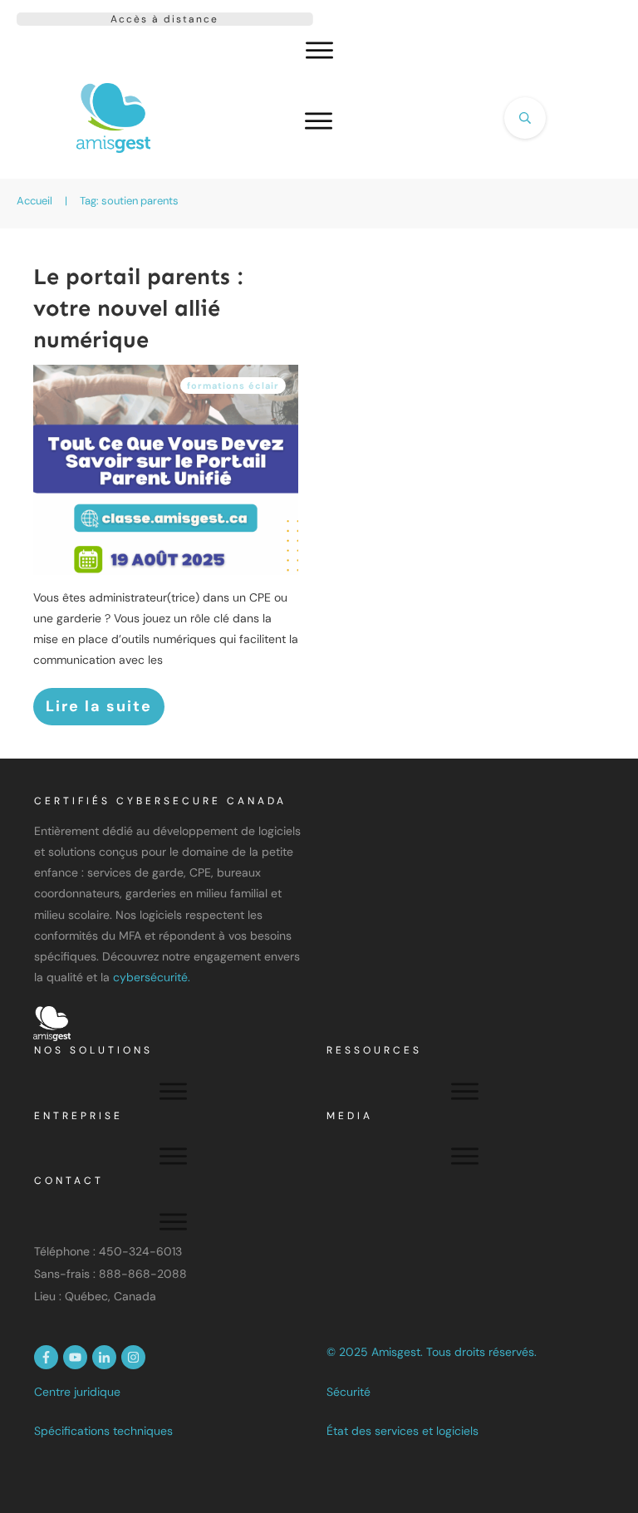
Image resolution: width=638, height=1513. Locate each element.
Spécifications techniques (103, 1430)
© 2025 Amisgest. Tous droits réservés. (431, 1351)
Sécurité (348, 1391)
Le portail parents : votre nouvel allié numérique (138, 308)
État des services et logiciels (402, 1430)
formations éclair (233, 385)
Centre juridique (77, 1391)
